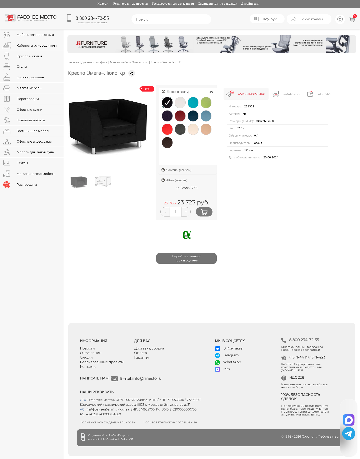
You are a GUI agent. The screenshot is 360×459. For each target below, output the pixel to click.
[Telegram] (348, 433)
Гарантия (142, 357)
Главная (73, 62)
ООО (84, 400)
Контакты (88, 367)
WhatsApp (232, 362)
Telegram (231, 355)
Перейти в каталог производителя (186, 258)
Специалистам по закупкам (218, 3)
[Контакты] (340, 23)
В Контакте (232, 348)
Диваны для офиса (94, 62)
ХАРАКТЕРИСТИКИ (251, 93)
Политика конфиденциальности (108, 422)
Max (226, 369)
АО (82, 409)
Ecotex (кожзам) (191, 90)
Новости (104, 3)
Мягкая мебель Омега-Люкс (129, 62)
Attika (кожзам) (176, 181)
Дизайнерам (250, 3)
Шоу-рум (269, 19)
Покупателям (311, 19)
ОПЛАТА (324, 93)
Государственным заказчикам (173, 3)
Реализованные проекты (130, 3)
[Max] (349, 418)
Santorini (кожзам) (178, 171)
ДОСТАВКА (292, 93)
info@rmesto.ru (146, 378)
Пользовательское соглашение (170, 422)
